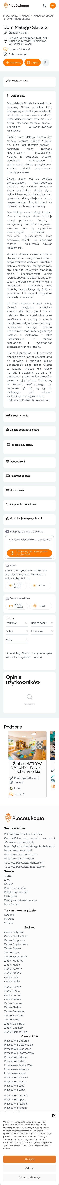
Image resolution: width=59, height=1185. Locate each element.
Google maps (18, 585)
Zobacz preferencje (30, 1177)
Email (42, 606)
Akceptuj (29, 1159)
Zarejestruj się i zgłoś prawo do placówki (32, 553)
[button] (54, 1115)
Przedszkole (29, 1036)
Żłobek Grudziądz (43, 15)
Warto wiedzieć (15, 828)
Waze (41, 585)
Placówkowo (10, 15)
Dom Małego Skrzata (18, 18)
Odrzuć (29, 1168)
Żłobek (26, 15)
